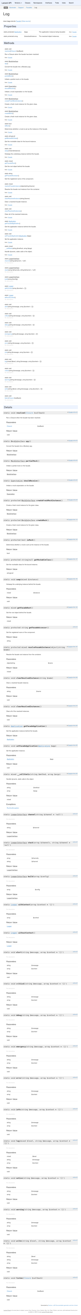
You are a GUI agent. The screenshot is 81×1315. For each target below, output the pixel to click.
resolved (7, 51)
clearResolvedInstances (13, 211)
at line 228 (74, 725)
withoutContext (10, 297)
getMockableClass (11, 138)
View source (26, 21)
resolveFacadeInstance (12, 186)
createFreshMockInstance (13, 101)
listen (6, 398)
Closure (13, 51)
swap (6, 151)
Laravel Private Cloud (47, 1312)
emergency (8, 334)
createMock (9, 113)
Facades (29, 7)
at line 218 (74, 705)
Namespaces (37, 3)
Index (64, 3)
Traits (57, 3)
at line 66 (75, 460)
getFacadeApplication (12, 223)
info (6, 352)
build (6, 279)
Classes (27, 3)
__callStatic (8, 248)
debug (7, 325)
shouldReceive (10, 88)
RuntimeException (13, 808)
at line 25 (75, 814)
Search (71, 3)
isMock (7, 126)
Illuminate (12, 7)
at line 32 (75, 412)
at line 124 (74, 539)
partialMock (8, 76)
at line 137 (74, 559)
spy (6, 63)
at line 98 (75, 500)
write (6, 389)
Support (21, 7)
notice (7, 370)
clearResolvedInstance (12, 198)
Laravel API (6, 2)
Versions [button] (18, 3)
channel (7, 261)
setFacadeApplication (12, 236)
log (6, 361)
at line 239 (74, 745)
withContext (9, 288)
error (6, 343)
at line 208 (74, 677)
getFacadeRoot (10, 163)
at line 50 (75, 440)
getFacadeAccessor (11, 175)
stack (6, 270)
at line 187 (74, 646)
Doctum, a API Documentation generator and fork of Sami (63, 1305)
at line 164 (74, 607)
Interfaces (48, 3)
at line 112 (74, 519)
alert (6, 306)
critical (7, 316)
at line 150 (74, 579)
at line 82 (75, 480)
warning (7, 380)
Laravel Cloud (7, 1310)
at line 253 (74, 773)
